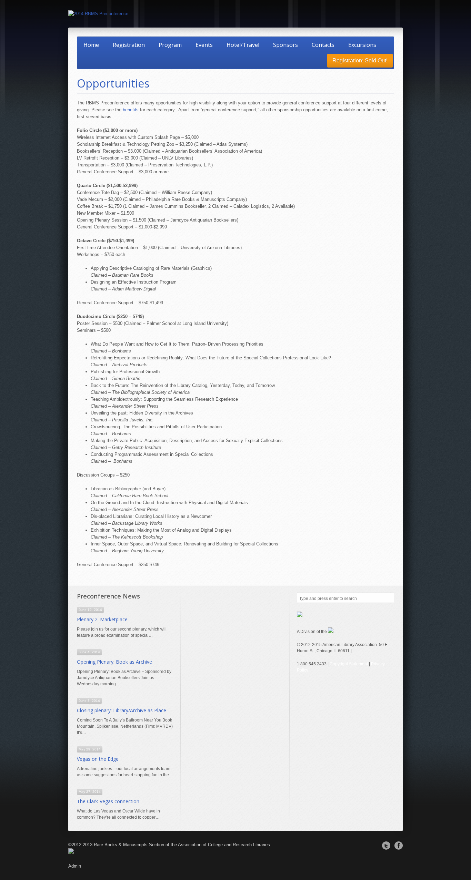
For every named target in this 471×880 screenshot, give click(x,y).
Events (204, 45)
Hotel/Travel (243, 45)
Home (91, 45)
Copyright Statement (349, 664)
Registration (129, 45)
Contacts (323, 45)
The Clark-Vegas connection (108, 801)
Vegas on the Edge (98, 759)
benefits (131, 109)
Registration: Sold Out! (360, 60)
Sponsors (285, 45)
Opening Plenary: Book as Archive (114, 661)
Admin (74, 866)
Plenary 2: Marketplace (102, 619)
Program (170, 45)
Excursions (362, 45)
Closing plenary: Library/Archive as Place (121, 710)
